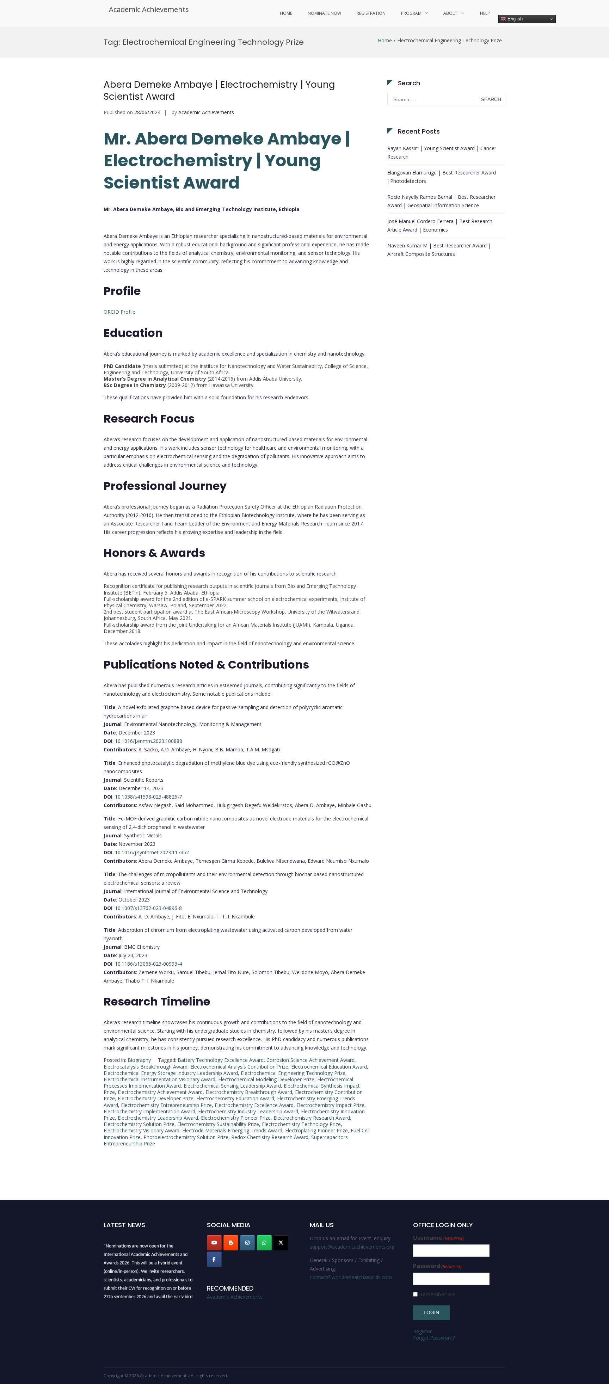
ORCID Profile (119, 311)
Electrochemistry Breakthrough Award (248, 1092)
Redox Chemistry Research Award (269, 1137)
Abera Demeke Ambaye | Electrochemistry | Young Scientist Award (219, 90)
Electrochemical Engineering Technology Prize (293, 1073)
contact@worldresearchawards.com (351, 1277)
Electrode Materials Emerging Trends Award (232, 1130)
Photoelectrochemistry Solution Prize (185, 1137)
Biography (139, 1060)
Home (286, 13)
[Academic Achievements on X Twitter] (280, 1242)
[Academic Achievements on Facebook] (214, 1259)
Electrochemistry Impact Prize (330, 1105)
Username (438, 1238)
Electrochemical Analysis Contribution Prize (239, 1066)
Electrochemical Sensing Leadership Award (232, 1085)
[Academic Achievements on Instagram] (247, 1242)
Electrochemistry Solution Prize (139, 1124)
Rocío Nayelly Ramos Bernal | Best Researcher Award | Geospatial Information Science (441, 201)
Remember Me (437, 1294)
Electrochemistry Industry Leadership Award (248, 1111)
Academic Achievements (149, 9)
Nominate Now (324, 13)
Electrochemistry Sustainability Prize (218, 1124)
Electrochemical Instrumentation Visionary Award (159, 1079)
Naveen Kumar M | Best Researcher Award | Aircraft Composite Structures (439, 249)
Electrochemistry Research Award (311, 1117)
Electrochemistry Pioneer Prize (236, 1117)
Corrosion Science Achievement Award (310, 1060)
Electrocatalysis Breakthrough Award (145, 1066)
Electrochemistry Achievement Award (160, 1092)
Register (422, 1331)
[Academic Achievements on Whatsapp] (264, 1242)
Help (485, 13)
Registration (371, 13)
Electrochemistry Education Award (235, 1098)
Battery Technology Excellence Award (221, 1060)
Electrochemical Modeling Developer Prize (266, 1079)
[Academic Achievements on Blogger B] (230, 1242)
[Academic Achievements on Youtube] (214, 1242)
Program (411, 13)
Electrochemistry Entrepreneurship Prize (166, 1105)
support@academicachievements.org (352, 1246)
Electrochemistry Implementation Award (149, 1111)
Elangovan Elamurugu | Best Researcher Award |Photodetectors (441, 176)
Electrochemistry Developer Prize (155, 1098)
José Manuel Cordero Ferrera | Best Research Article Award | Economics (439, 225)
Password (437, 1266)
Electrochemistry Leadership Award (158, 1117)
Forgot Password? (434, 1337)
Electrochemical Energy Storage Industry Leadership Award (171, 1073)
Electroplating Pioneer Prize (316, 1130)
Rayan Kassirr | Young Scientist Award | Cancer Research (441, 152)
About (450, 13)
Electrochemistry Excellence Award (254, 1105)
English (514, 18)
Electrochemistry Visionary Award (141, 1130)
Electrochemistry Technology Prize (301, 1124)
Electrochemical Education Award (329, 1066)
